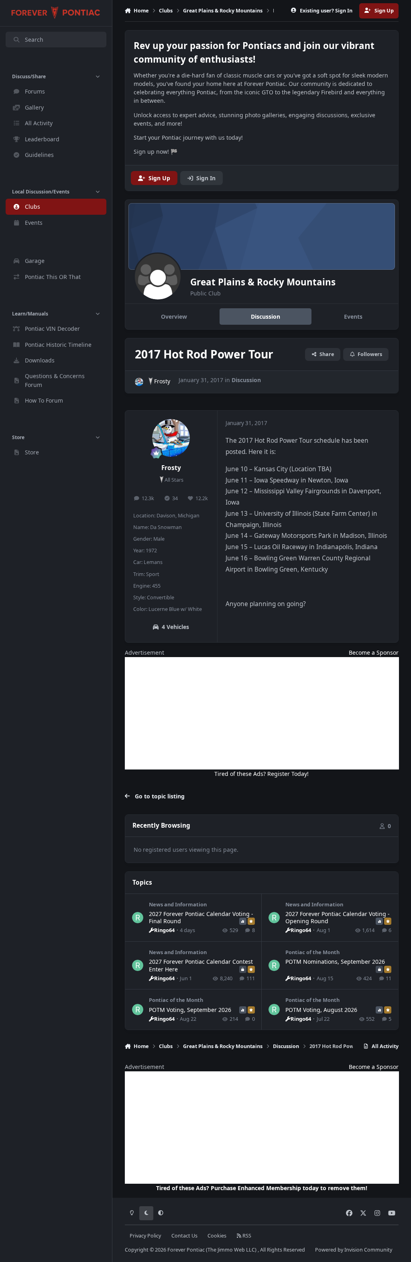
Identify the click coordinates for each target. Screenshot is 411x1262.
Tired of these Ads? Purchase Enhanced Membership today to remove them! (261, 1188)
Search (34, 39)
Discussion (246, 380)
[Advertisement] (262, 713)
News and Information (178, 904)
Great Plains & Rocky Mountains (263, 282)
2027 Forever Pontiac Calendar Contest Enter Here (201, 965)
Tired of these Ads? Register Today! (261, 774)
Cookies (217, 1235)
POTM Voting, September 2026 (190, 1010)
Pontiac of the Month (312, 952)
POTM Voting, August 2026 (321, 1010)
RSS (246, 1235)
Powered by (353, 1249)
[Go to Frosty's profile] (139, 382)
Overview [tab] (174, 316)
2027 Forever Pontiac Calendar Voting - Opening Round (337, 917)
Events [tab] (353, 316)
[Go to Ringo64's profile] (137, 917)
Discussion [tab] (265, 316)
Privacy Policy (145, 1235)
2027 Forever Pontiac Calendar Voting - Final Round (201, 917)
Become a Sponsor (374, 652)
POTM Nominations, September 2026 (335, 961)
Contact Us (184, 1235)
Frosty (162, 381)
